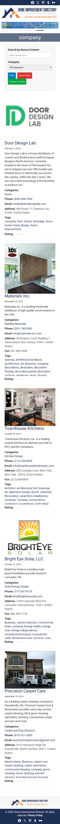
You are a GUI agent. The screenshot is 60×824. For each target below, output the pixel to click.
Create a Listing (17, 81)
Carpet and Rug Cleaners (20, 730)
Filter (11, 75)
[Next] (56, 27)
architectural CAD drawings (33, 488)
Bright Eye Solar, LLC (24, 559)
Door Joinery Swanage (30, 221)
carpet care (41, 761)
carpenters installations (34, 496)
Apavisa (9, 359)
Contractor (11, 503)
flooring (42, 375)
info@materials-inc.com (27, 333)
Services (38, 638)
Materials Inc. (17, 296)
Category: (14, 62)
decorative (26, 367)
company (10, 221)
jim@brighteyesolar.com (27, 596)
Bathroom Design (19, 492)
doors (49, 221)
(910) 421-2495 (23, 735)
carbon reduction (27, 622)
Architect (10, 488)
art (22, 363)
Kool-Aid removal (26, 777)
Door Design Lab (20, 143)
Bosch (35, 492)
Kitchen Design (14, 456)
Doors (8, 194)
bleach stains (13, 761)
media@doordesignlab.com (29, 203)
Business (30, 363)
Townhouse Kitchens (24, 428)
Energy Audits (32, 626)
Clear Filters (25, 75)
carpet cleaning (14, 765)
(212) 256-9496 (23, 460)
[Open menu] (56, 4)
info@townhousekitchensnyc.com (33, 465)
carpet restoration (35, 765)
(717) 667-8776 (23, 591)
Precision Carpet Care (25, 691)
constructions (36, 499)
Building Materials (15, 323)
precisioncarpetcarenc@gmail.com (34, 740)
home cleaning (25, 773)
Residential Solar (22, 638)
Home (8, 225)
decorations (12, 367)
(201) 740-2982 (23, 328)
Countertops (26, 503)
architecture (12, 363)
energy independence (24, 630)
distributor (22, 375)
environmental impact (18, 634)
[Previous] (4, 27)
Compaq (22, 499)
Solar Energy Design (17, 586)
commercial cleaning (17, 769)
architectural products (29, 359)
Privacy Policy (35, 815)
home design (21, 225)
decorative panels (25, 371)
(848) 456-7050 (23, 199)
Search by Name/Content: (24, 49)
